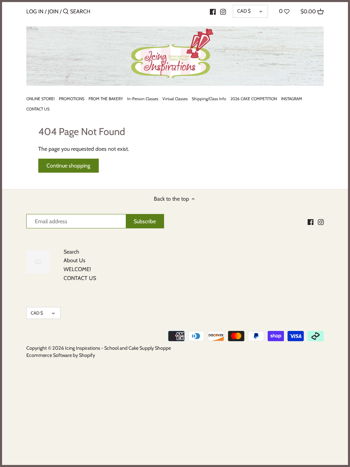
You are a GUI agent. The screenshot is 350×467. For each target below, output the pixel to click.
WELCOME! (77, 269)
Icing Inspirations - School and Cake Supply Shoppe (118, 348)
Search (71, 252)
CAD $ (244, 11)
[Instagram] (223, 11)
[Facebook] (213, 11)
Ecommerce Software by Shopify (60, 355)
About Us (74, 260)
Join (53, 11)
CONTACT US (80, 278)
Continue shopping (68, 165)
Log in (34, 11)
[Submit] (66, 12)
